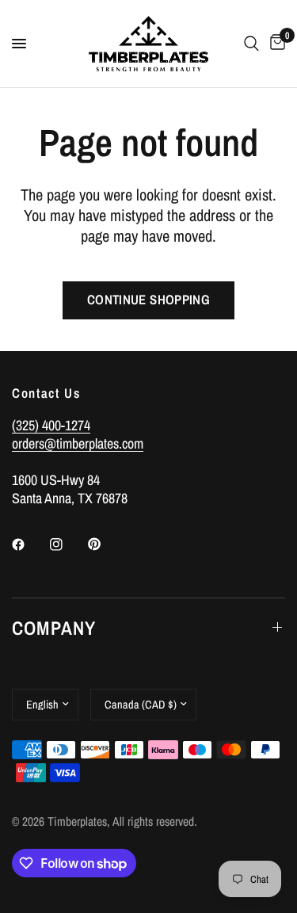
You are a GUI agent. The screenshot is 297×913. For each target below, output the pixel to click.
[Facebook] (29, 544)
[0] (275, 43)
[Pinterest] (105, 543)
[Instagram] (67, 544)
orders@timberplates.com (77, 443)
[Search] (251, 43)
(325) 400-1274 (51, 425)
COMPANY (54, 627)
